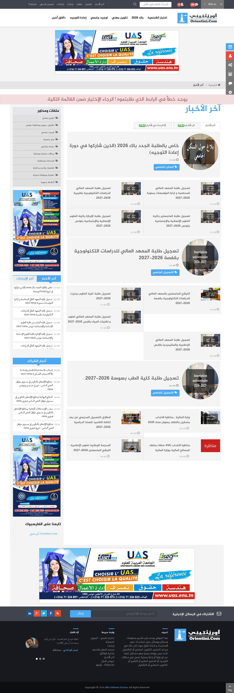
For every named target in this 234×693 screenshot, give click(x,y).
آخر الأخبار (99, 4)
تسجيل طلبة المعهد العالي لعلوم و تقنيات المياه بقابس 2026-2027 (89, 319)
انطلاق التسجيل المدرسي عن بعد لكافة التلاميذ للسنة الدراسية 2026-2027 (90, 422)
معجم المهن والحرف (103, 650)
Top (230, 690)
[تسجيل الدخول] (230, 55)
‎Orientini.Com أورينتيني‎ (43, 533)
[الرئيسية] (197, 18)
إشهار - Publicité (105, 665)
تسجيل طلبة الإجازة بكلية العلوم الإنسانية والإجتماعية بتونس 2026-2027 (90, 221)
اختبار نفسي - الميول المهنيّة (102, 640)
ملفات (79, 4)
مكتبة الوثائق (107, 654)
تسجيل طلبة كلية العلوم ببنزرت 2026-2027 (90, 296)
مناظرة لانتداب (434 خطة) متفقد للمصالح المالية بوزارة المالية (169, 448)
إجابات (70, 4)
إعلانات (60, 4)
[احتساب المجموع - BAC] (230, 74)
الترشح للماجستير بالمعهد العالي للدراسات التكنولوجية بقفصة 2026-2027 (169, 298)
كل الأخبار (187, 125)
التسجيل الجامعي (164, 272)
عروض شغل (107, 661)
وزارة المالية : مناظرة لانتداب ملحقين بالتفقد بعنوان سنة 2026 (169, 420)
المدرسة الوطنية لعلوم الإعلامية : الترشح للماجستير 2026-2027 (90, 448)
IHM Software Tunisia (116, 687)
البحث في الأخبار (152, 125)
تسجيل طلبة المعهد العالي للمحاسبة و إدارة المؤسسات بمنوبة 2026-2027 (168, 193)
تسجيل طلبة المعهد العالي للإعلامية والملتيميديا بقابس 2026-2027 (172, 345)
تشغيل (88, 4)
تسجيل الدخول (47, 4)
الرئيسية (212, 85)
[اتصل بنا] (230, 83)
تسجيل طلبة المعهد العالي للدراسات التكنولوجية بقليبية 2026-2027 (92, 193)
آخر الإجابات (24, 279)
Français (33, 4)
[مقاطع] (230, 92)
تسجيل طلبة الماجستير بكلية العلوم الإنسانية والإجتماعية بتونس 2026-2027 (171, 221)
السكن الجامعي (165, 167)
